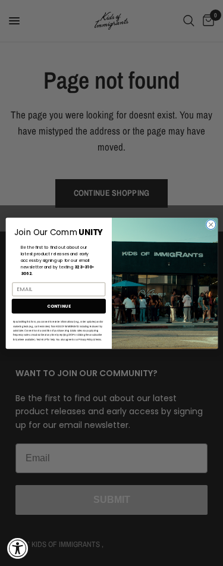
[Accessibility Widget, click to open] (18, 548)
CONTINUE (58, 305)
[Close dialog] (210, 224)
